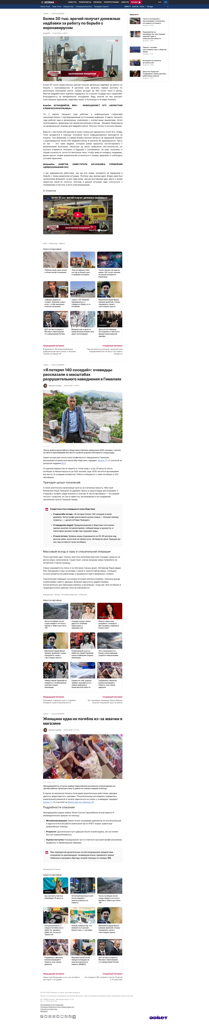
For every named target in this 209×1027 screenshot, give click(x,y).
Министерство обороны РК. (81, 802)
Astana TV (102, 460)
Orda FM (125, 2)
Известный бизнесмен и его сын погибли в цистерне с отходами (61, 978)
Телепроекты (85, 2)
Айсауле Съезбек (55, 385)
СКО (45, 243)
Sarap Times (56, 6)
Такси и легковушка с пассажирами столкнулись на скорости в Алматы (154, 21)
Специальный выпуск (84, 6)
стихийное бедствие (70, 594)
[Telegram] (58, 1016)
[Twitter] (46, 1016)
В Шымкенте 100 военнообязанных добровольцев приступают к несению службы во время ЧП (59, 351)
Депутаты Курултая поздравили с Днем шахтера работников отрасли (154, 73)
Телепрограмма (111, 2)
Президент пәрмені (101, 6)
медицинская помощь (52, 869)
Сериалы (97, 2)
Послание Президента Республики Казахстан (57, 1007)
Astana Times (45, 6)
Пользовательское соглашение (51, 1005)
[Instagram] (50, 1016)
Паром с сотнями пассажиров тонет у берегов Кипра (154, 49)
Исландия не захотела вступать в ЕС (152, 61)
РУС (165, 2)
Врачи (62, 243)
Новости (72, 2)
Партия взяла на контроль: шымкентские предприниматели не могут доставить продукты (104, 351)
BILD (63, 463)
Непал (57, 594)
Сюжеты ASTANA (57, 13)
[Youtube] (62, 1016)
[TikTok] (66, 1016)
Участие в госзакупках (48, 1009)
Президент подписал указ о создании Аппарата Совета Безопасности (59, 701)
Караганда (54, 243)
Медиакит (44, 1011)
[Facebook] (41, 1016)
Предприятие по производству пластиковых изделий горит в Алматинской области (154, 35)
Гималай (83, 594)
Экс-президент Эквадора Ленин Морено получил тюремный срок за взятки (105, 701)
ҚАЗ (159, 2)
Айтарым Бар (68, 6)
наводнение (48, 594)
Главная (45, 13)
